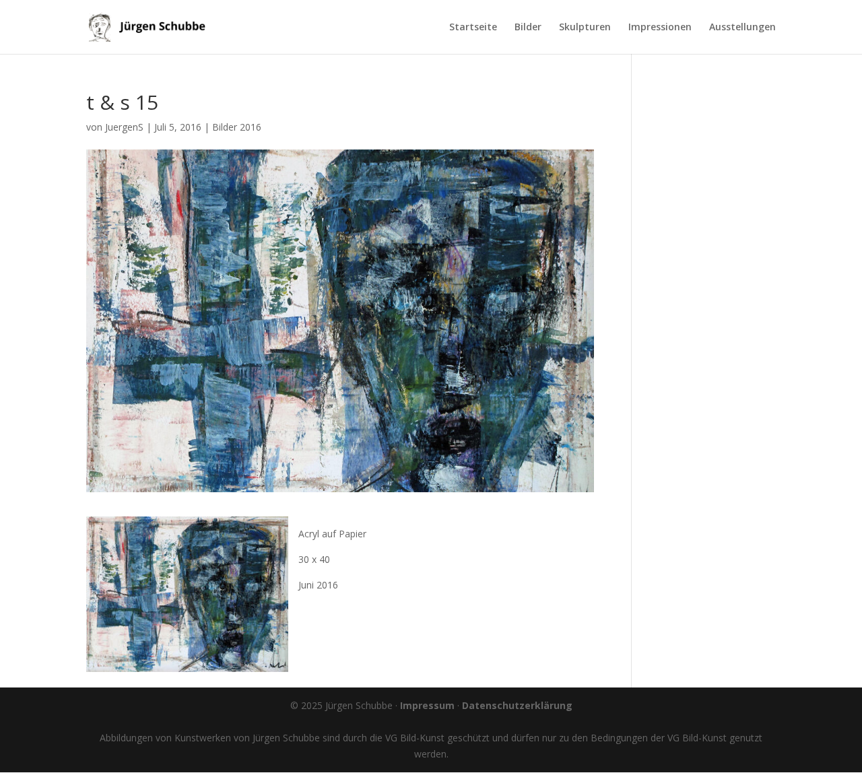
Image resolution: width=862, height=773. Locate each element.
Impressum (427, 705)
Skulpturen (585, 27)
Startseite (473, 27)
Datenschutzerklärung (517, 705)
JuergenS (124, 127)
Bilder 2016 (236, 127)
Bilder (528, 27)
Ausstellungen (742, 27)
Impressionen (660, 27)
